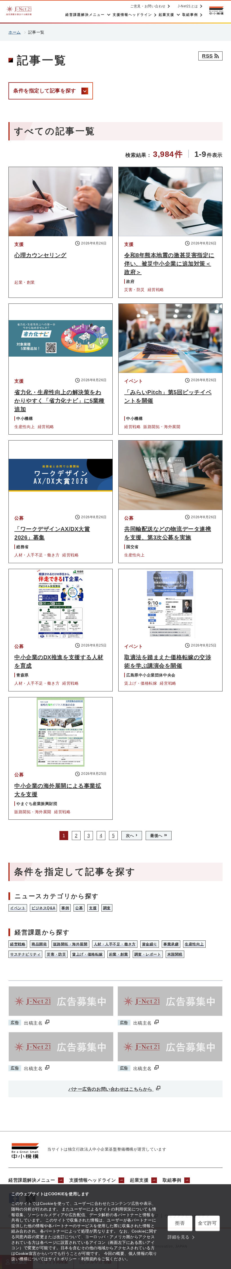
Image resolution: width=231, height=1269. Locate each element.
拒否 (180, 1223)
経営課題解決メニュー (31, 1180)
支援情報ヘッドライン (92, 1180)
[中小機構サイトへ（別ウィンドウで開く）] (216, 11)
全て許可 (207, 1223)
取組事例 (172, 1180)
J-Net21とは (188, 6)
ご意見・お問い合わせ (148, 6)
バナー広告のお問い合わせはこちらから (111, 1089)
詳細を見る (179, 1237)
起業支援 (139, 1180)
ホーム (14, 32)
